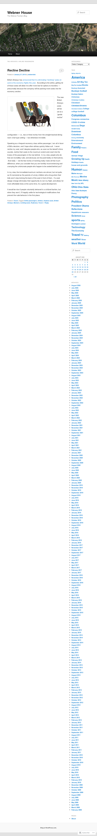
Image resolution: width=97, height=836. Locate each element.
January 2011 (76, 752)
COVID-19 (75, 122)
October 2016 (76, 580)
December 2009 (77, 785)
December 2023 (77, 365)
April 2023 (75, 385)
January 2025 (76, 333)
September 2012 (77, 702)
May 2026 (74, 293)
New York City (75, 183)
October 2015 (76, 610)
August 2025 (75, 315)
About (18, 54)
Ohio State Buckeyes (79, 190)
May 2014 (74, 652)
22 (85, 269)
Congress (75, 119)
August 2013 (75, 675)
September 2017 (77, 552)
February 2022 (76, 420)
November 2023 (77, 368)
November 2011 (77, 727)
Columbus (78, 115)
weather (76, 239)
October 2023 (76, 370)
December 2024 (77, 335)
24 (72, 272)
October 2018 (76, 520)
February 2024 (76, 360)
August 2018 (75, 525)
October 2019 (76, 490)
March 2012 (75, 717)
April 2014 (75, 655)
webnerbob (31, 74)
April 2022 (75, 415)
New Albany (83, 180)
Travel (16, 201)
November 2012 (77, 697)
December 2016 (77, 575)
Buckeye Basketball (78, 88)
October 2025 (76, 310)
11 (75, 267)
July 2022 (74, 408)
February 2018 (76, 540)
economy (80, 137)
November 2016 (77, 577)
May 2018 (74, 532)
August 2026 (75, 285)
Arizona (74, 82)
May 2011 (74, 742)
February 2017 (76, 570)
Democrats (75, 126)
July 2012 (74, 707)
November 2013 (77, 667)
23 (87, 269)
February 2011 (76, 750)
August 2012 (75, 705)
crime (82, 122)
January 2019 (76, 512)
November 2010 (77, 757)
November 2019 (77, 488)
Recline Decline (18, 70)
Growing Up (77, 158)
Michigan (80, 173)
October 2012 (76, 700)
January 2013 (76, 692)
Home (10, 54)
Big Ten (84, 82)
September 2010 (77, 762)
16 (87, 267)
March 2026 (75, 298)
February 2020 (76, 480)
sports (75, 220)
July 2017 (74, 558)
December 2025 (77, 305)
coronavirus (84, 119)
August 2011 (75, 735)
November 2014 (77, 637)
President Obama (80, 205)
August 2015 (75, 615)
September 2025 (77, 313)
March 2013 (75, 687)
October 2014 (76, 640)
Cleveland (75, 102)
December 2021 (77, 425)
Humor (76, 169)
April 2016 (75, 595)
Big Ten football (76, 85)
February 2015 (76, 630)
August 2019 (75, 495)
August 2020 (75, 465)
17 (72, 269)
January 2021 (76, 453)
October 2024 (76, 340)
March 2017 (75, 567)
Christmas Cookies (77, 100)
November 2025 (77, 308)
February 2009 (76, 810)
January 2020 (76, 483)
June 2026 (75, 290)
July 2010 (74, 767)
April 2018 (75, 535)
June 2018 (75, 530)
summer (83, 224)
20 (80, 269)
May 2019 (74, 503)
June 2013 (75, 680)
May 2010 (74, 772)
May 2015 (74, 622)
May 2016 (74, 592)
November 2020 (77, 458)
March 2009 (75, 807)
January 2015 (76, 632)
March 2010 (75, 777)
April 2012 (75, 715)
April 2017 (75, 565)
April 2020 (75, 475)
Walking (86, 235)
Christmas (75, 97)
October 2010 (76, 760)
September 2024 (77, 343)
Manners (17, 203)
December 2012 (77, 695)
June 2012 (75, 710)
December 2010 (77, 755)
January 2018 (76, 542)
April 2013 (75, 685)
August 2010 (75, 765)
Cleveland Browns (79, 105)
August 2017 (75, 555)
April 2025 (75, 325)
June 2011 (75, 740)
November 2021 (77, 428)
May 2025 (74, 323)
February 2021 (76, 450)
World (81, 243)
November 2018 (77, 518)
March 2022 (75, 418)
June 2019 (75, 500)
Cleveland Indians (77, 109)
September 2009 (77, 792)
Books (85, 85)
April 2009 (75, 805)
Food (74, 152)
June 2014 (75, 650)
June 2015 (75, 620)
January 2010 (76, 782)
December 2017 (77, 545)
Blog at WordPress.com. (48, 828)
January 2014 (76, 662)
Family (76, 147)
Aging (73, 73)
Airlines (40, 201)
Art (78, 81)
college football (77, 111)
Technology (78, 227)
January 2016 (76, 602)
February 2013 (76, 690)
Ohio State (83, 187)
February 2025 (76, 330)
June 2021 (75, 440)
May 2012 (74, 712)
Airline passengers (30, 201)
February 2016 (76, 600)
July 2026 (74, 288)
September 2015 (77, 612)
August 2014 (75, 645)
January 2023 (76, 393)
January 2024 (76, 363)
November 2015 (77, 607)
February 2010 (76, 780)
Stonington (75, 224)
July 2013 (74, 677)
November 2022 (77, 398)
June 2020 (75, 470)
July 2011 (74, 737)
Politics (76, 201)
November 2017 (77, 547)
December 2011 (77, 725)
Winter (83, 239)
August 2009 (75, 795)
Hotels (81, 162)
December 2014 (77, 635)
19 (77, 269)
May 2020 (74, 472)
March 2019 (75, 507)
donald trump (75, 129)
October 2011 (76, 730)
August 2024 (75, 345)
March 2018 (75, 538)
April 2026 (75, 295)
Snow (83, 216)
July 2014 (74, 647)
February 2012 (76, 720)
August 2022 (75, 405)
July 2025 (74, 318)
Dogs (82, 125)
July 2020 (74, 468)
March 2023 (75, 388)
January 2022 (76, 423)
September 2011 (77, 732)
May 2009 (74, 802)
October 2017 (76, 550)
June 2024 (75, 350)
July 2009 (74, 797)
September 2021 (77, 433)
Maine (73, 173)
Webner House (19, 12)
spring (83, 221)
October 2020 (76, 460)
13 (80, 267)
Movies (83, 176)
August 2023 (75, 375)
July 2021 (74, 438)
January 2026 (76, 303)
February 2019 (76, 510)
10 (72, 267)
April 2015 (75, 625)
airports (78, 73)
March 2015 (75, 627)
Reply (46, 203)
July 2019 (74, 498)
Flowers (83, 148)
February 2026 (76, 300)
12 (77, 267)
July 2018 (74, 527)
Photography (79, 197)
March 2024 (75, 358)
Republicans (76, 212)
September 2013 (77, 672)
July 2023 (74, 378)
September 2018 (77, 523)
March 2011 (75, 747)
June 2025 (75, 320)
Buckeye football (79, 90)
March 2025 (75, 328)
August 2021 (75, 435)
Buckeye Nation (77, 94)
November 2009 (77, 787)
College (86, 108)
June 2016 (75, 590)
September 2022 (77, 403)
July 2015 (74, 617)
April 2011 (75, 745)
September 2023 (77, 373)
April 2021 (75, 445)
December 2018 (77, 515)
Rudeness (34, 203)
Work (74, 243)
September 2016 (77, 582)
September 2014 (77, 642)
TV (81, 235)
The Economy (77, 230)
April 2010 (75, 775)
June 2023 (75, 380)
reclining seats (25, 203)
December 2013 (77, 665)
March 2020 (75, 478)
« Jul (74, 277)
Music (74, 180)
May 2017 (74, 562)
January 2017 (76, 572)
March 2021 (75, 448)
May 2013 (74, 682)
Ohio (74, 187)
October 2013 (76, 670)
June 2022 (75, 410)
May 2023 (74, 383)
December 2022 (77, 395)
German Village (77, 156)
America (78, 77)
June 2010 (75, 770)
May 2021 (74, 443)
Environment (76, 143)
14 (82, 267)
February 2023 (76, 390)
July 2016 (74, 587)
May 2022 (74, 413)
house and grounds (79, 165)
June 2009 (75, 800)
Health (87, 159)
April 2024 (75, 355)
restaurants (85, 212)
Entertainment (77, 140)
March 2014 (75, 657)
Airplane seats (48, 201)
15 (85, 267)
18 (75, 269)
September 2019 (77, 492)
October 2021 (76, 430)
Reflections (76, 209)
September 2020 (77, 463)
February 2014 (76, 660)
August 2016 (75, 585)
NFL (82, 183)
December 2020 (77, 455)
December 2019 (77, 485)
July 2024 (74, 348)
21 (82, 269)
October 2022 (76, 400)
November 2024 (77, 338)
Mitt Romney (75, 177)
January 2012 (76, 722)
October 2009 (76, 790)
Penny (74, 193)
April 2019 (75, 505)
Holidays (75, 162)
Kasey (85, 170)
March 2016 (75, 597)
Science (76, 215)
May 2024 (74, 353)
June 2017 (75, 560)
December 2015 (77, 605)
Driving (73, 138)
